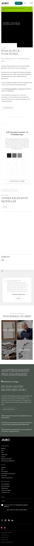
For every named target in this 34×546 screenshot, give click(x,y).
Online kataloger (5, 486)
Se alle (5, 207)
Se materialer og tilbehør (17, 181)
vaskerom (22, 89)
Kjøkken (3, 448)
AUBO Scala (4, 454)
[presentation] (23, 43)
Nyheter (3, 467)
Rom (2, 452)
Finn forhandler (8, 108)
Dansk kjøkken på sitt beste (8, 473)
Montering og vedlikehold (7, 461)
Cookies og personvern (7, 477)
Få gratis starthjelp (6, 490)
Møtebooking (4, 488)
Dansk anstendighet (9, 409)
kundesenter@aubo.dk (7, 542)
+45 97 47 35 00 (4, 539)
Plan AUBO (4, 475)
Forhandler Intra (5, 492)
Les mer (18, 298)
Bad (2, 450)
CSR (2, 469)
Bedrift (18, 3)
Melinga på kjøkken (11, 89)
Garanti (3, 456)
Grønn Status (4, 471)
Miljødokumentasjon (6, 459)
